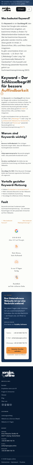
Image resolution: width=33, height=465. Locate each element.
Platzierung (16, 123)
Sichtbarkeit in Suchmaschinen (18, 189)
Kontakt (3, 385)
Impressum (14, 462)
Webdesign (15, 119)
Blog (2, 398)
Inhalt (23, 109)
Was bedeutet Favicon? (6, 222)
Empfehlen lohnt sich (8, 388)
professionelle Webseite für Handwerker (15, 121)
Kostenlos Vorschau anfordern (17, 350)
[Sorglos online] (6, 9)
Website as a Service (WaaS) (10, 419)
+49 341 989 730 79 (20, 333)
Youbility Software (20, 324)
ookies (23, 462)
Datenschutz (5, 462)
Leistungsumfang (6, 415)
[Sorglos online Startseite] (8, 374)
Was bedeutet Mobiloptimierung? (25, 222)
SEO (21, 127)
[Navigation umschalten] (29, 9)
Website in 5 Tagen (7, 422)
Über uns (4, 401)
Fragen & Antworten (7, 392)
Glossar (3, 395)
